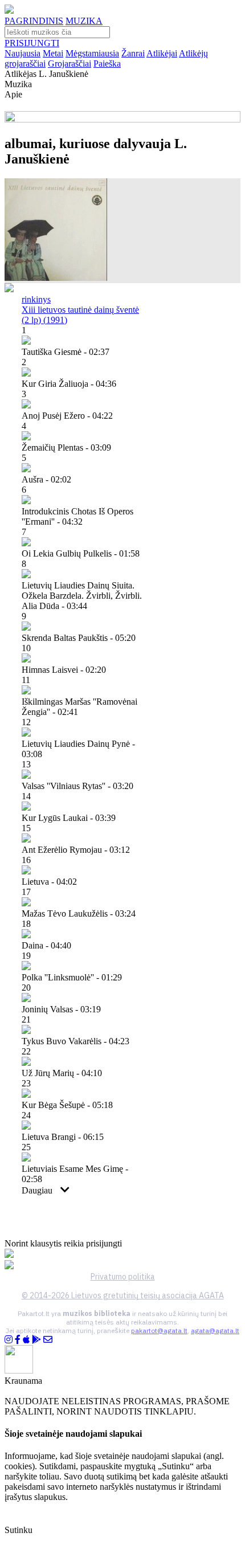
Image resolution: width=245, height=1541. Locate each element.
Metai (53, 53)
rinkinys (36, 299)
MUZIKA (84, 21)
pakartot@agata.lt (159, 1330)
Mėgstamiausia (92, 53)
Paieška (107, 63)
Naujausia (22, 53)
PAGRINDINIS (34, 21)
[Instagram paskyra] (9, 1339)
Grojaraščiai (69, 63)
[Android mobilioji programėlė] (36, 1339)
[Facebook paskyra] (18, 1339)
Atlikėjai (161, 53)
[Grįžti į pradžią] (9, 10)
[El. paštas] (47, 1339)
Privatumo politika (123, 1277)
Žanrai (133, 53)
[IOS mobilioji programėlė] (26, 1339)
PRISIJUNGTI (32, 43)
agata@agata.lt (215, 1330)
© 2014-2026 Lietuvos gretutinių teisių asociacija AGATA (123, 1295)
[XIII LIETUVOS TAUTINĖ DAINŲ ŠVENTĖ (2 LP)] (56, 278)
